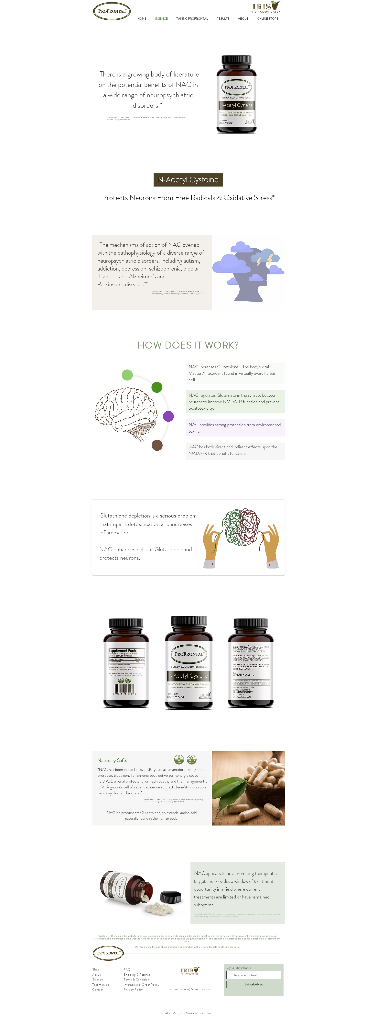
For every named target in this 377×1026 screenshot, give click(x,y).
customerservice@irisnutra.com (188, 989)
